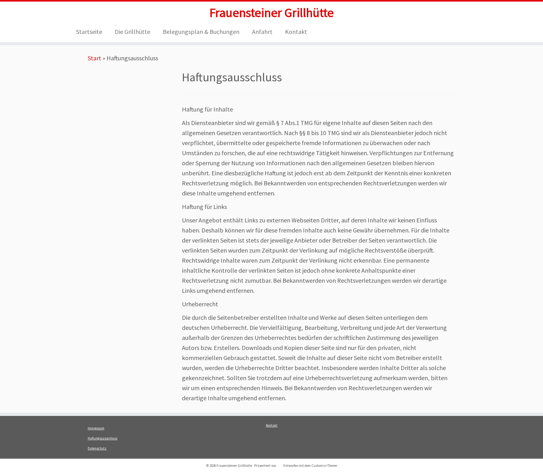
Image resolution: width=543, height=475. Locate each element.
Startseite (89, 31)
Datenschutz (97, 448)
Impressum (96, 428)
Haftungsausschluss (102, 438)
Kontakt (296, 31)
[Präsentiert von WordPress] (279, 464)
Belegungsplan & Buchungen (201, 31)
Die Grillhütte (132, 31)
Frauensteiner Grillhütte (271, 12)
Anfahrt (262, 31)
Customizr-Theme (324, 465)
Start (94, 58)
